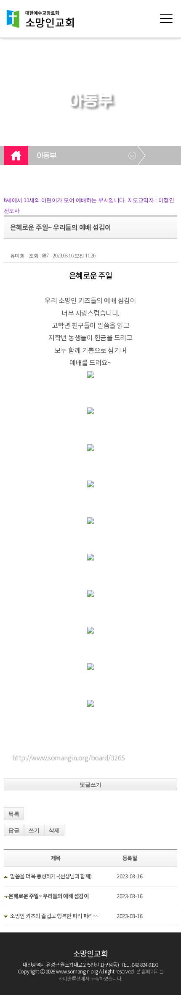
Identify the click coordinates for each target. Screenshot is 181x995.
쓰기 (34, 830)
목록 (13, 814)
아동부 (46, 156)
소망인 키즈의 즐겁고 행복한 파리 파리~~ (54, 916)
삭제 (54, 830)
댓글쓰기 (90, 785)
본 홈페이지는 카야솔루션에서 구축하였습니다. (111, 975)
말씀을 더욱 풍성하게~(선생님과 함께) (51, 876)
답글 (13, 830)
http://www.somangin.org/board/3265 (68, 757)
